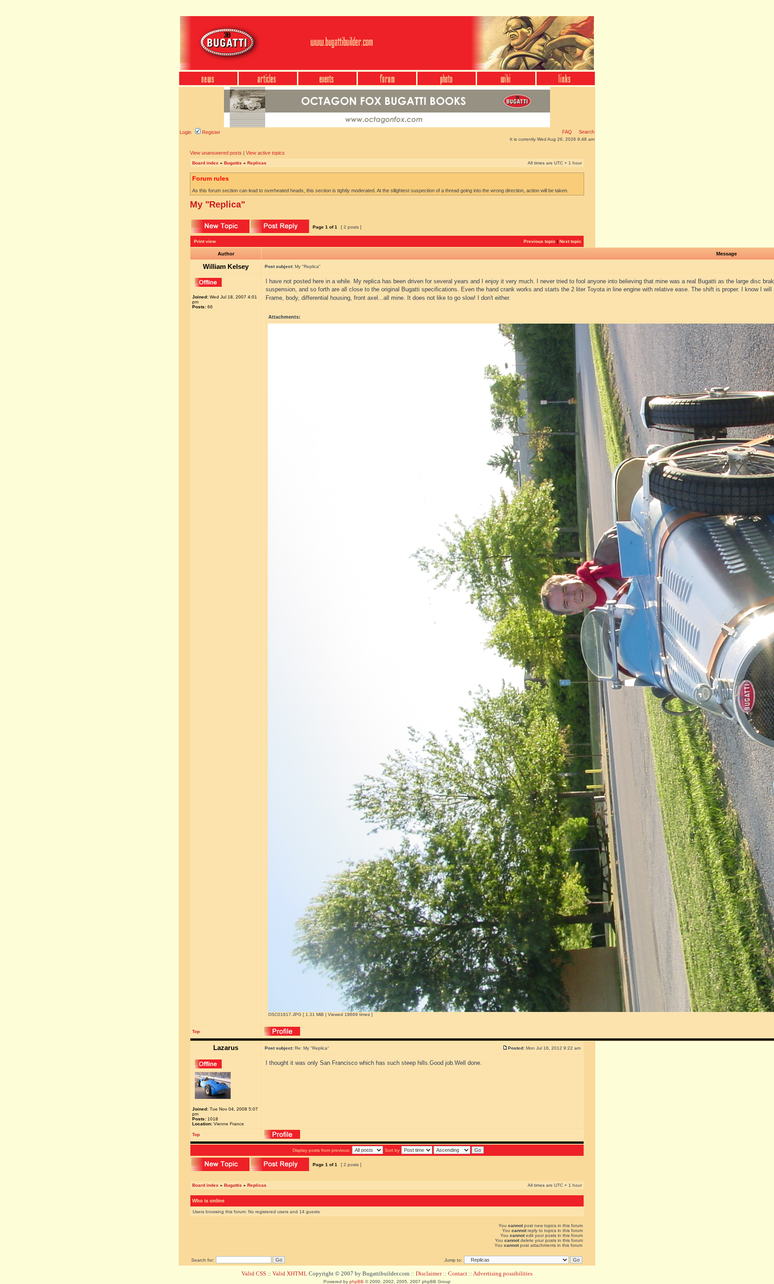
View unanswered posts (216, 153)
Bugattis (233, 162)
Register (210, 132)
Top (196, 1031)
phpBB (356, 1281)
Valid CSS (253, 1273)
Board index (205, 162)
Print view (205, 241)
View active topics (265, 153)
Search (585, 131)
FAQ (567, 131)
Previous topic (539, 241)
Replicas (257, 162)
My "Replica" (217, 204)
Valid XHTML (289, 1273)
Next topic (570, 241)
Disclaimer (429, 1273)
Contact (457, 1273)
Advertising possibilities (503, 1273)
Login (185, 132)
